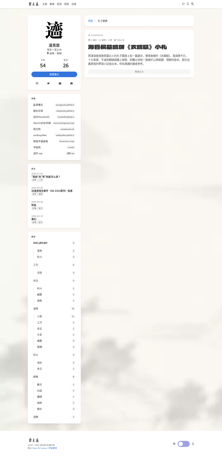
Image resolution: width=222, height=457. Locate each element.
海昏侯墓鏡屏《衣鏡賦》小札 (127, 46)
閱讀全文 (139, 71)
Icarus (43, 448)
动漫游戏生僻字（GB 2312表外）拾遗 (51, 191)
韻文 (41, 208)
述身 (73, 4)
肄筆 (34, 208)
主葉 (44, 4)
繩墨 (41, 194)
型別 (59, 4)
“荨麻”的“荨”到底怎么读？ (46, 176)
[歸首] (203, 450)
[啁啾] (48, 83)
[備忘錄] (187, 4)
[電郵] (71, 83)
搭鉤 (66, 4)
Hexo (34, 448)
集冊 (52, 4)
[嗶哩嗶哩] (60, 83)
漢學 (104, 40)
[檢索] (192, 4)
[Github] (37, 83)
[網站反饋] (182, 4)
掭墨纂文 (54, 74)
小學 (110, 40)
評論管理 (53, 448)
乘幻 (33, 219)
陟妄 (33, 205)
